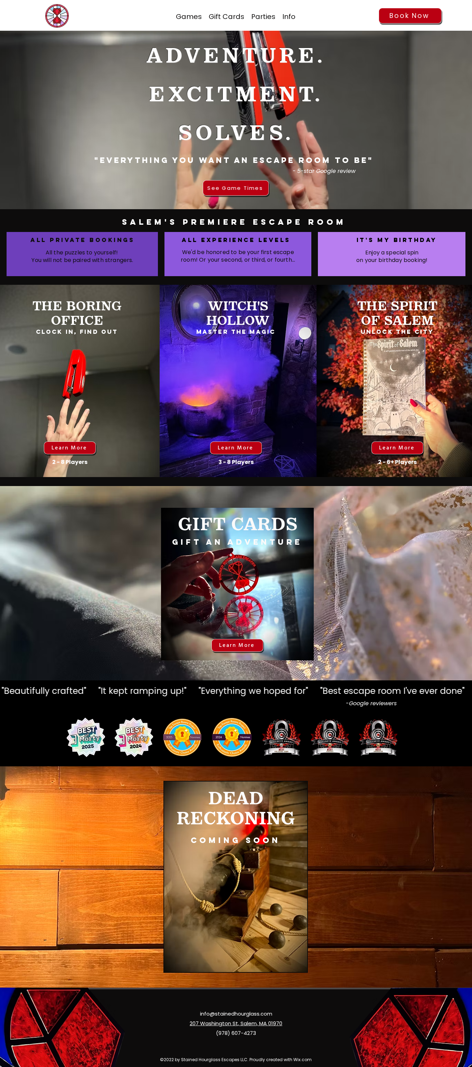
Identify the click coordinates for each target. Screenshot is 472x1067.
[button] (289, 16)
